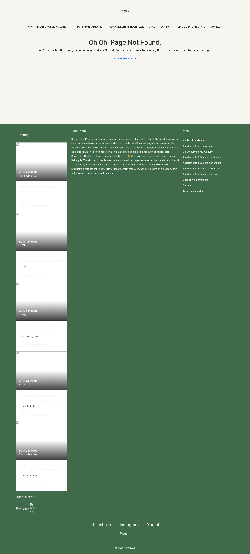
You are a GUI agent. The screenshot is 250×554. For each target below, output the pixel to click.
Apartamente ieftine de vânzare (200, 174)
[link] (41, 161)
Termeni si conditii (25, 496)
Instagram (129, 524)
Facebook (101, 524)
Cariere (187, 185)
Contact (216, 26)
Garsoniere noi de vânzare (198, 151)
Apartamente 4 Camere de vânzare (202, 168)
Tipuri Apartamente (88, 26)
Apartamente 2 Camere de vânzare (202, 157)
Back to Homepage (125, 58)
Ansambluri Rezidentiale (127, 26)
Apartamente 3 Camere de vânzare (202, 163)
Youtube (154, 524)
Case (152, 26)
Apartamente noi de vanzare (47, 26)
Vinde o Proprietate (191, 26)
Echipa (165, 26)
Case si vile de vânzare (195, 179)
